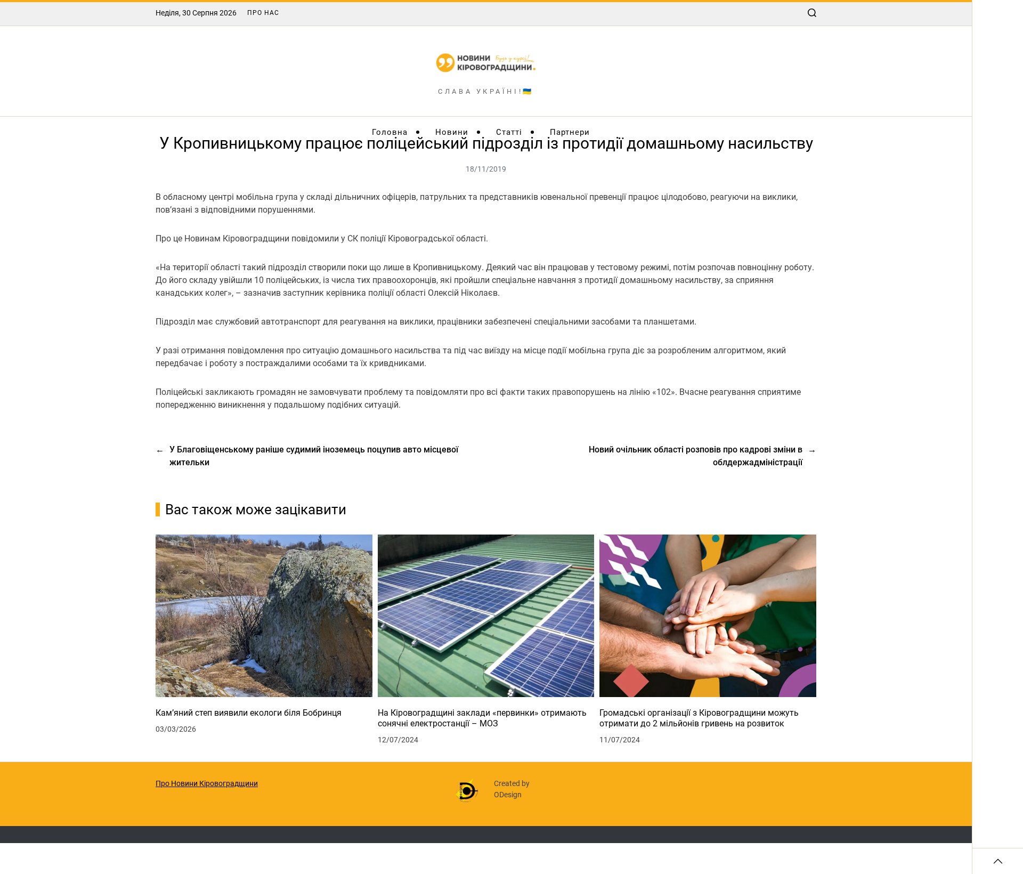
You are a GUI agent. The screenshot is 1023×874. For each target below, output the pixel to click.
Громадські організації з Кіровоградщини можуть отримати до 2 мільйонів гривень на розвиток (699, 718)
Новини (451, 132)
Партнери (570, 132)
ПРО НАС (263, 13)
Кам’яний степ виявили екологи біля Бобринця (249, 713)
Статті (509, 132)
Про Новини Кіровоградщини (207, 783)
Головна (390, 132)
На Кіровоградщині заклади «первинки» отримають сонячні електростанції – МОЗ (482, 718)
